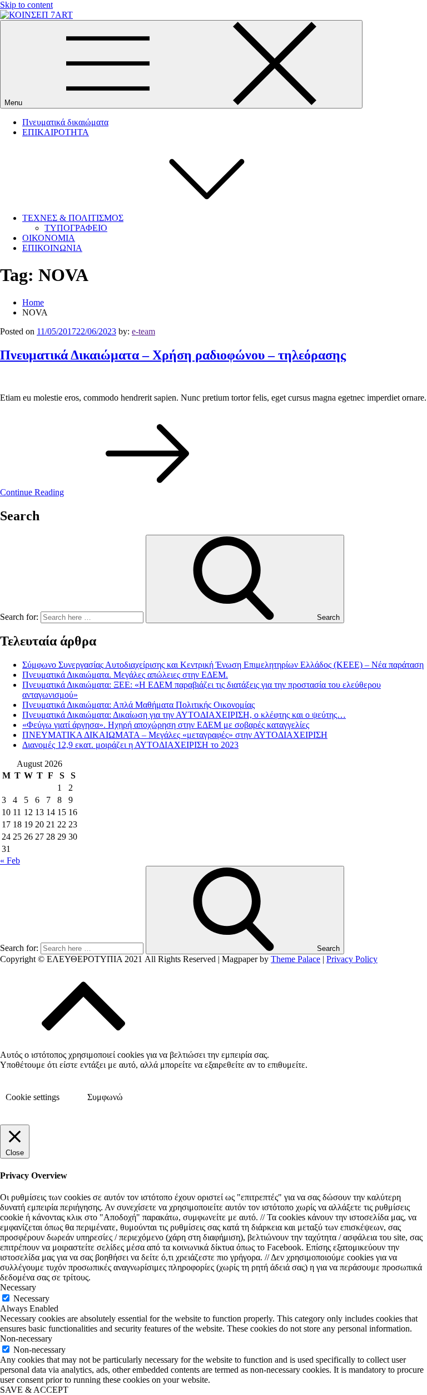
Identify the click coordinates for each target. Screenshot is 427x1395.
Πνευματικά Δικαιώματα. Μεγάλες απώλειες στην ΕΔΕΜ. (125, 674)
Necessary (31, 1298)
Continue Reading (32, 492)
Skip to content (26, 4)
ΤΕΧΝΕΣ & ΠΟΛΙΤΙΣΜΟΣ (72, 218)
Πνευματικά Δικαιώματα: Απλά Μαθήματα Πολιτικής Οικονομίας (138, 704)
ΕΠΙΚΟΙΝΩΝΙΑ (52, 248)
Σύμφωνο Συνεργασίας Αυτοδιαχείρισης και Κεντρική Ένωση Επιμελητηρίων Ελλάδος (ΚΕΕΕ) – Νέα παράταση (223, 664)
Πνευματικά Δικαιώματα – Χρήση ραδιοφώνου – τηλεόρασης (173, 355)
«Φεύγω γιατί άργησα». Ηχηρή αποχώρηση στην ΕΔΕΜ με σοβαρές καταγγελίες (165, 724)
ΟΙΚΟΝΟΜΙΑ (48, 238)
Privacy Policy (352, 959)
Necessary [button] (18, 1287)
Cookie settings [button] (32, 1097)
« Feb (10, 860)
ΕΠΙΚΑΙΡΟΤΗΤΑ (55, 132)
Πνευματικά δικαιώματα (65, 122)
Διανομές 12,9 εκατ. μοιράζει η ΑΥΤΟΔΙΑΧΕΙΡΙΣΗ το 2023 (130, 745)
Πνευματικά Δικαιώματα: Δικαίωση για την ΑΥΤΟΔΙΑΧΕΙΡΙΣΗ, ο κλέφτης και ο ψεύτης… (184, 714)
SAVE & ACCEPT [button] (34, 1389)
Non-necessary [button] (26, 1338)
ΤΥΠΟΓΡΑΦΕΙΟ (75, 228)
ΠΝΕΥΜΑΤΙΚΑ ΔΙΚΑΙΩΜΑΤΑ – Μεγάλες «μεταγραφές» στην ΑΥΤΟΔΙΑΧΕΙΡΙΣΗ (174, 735)
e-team (143, 331)
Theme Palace (295, 959)
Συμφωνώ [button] (105, 1097)
